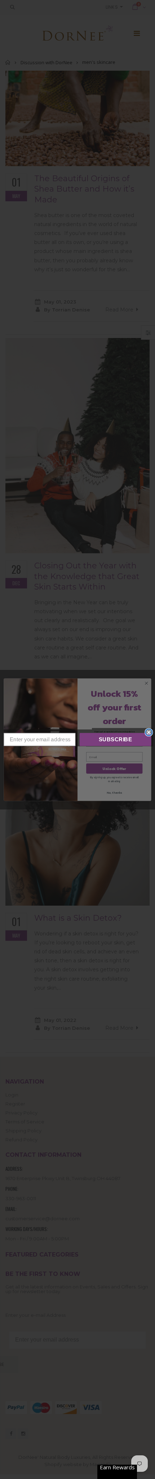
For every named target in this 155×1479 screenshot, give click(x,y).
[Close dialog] (148, 732)
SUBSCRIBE (115, 739)
